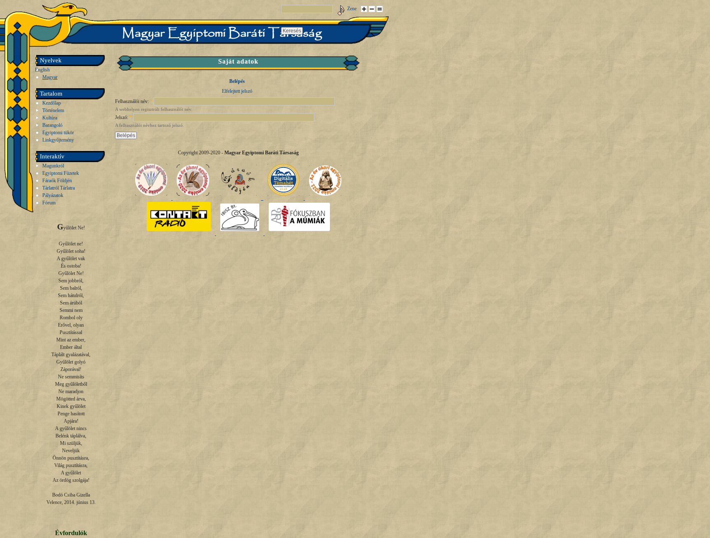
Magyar (50, 77)
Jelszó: (123, 117)
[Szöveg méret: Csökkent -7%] (372, 9)
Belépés (237, 81)
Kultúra (49, 118)
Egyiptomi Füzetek (60, 173)
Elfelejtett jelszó (237, 91)
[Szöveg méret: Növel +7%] (364, 9)
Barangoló (52, 125)
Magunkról (53, 166)
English (42, 70)
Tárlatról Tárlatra (58, 188)
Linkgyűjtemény (58, 140)
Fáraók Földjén (57, 180)
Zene (352, 8)
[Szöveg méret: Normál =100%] (379, 9)
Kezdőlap (51, 103)
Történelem (53, 110)
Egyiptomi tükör (58, 132)
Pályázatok (52, 195)
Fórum (48, 203)
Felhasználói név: (133, 101)
